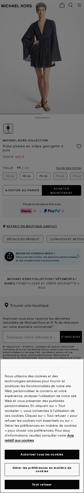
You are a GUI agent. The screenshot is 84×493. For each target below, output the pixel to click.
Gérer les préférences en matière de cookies (42, 469)
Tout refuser (42, 484)
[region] (42, 426)
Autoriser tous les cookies (42, 454)
